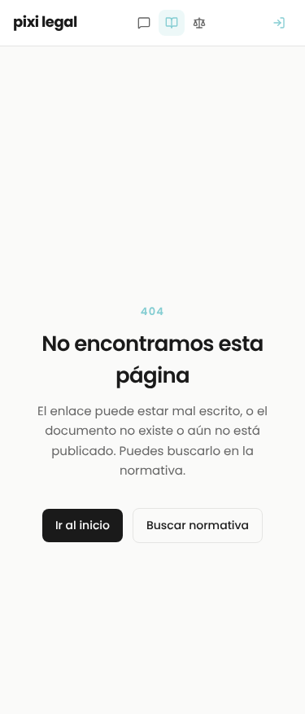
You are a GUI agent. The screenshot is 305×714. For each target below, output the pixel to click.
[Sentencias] (199, 23)
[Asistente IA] (144, 23)
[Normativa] (172, 23)
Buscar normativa (197, 525)
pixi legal (45, 22)
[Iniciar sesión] (279, 23)
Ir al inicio (82, 525)
